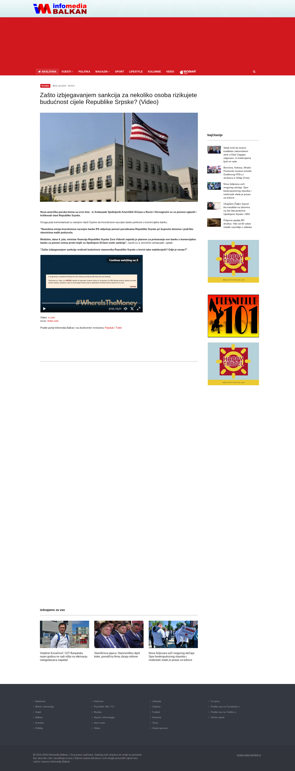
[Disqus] (119, 465)
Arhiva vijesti (217, 717)
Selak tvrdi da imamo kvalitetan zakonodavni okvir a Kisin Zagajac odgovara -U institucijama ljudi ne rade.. (237, 154)
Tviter (119, 327)
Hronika (39, 722)
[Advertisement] (147, 43)
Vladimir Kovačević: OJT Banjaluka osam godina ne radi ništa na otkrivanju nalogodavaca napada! (63, 656)
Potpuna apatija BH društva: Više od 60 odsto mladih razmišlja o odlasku (237, 223)
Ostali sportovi (160, 728)
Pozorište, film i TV (104, 706)
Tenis (155, 722)
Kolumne (98, 701)
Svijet (38, 712)
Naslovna (40, 701)
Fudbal (156, 712)
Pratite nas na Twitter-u (223, 712)
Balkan (39, 717)
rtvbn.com (53, 320)
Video (97, 728)
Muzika (98, 712)
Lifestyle (156, 701)
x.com (51, 317)
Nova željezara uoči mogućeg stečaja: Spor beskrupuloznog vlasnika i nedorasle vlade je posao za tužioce (172, 656)
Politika (39, 728)
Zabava (156, 706)
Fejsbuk (109, 327)
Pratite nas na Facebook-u (225, 706)
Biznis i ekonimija (44, 706)
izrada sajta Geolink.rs (249, 755)
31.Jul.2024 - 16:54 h (65, 86)
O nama (215, 701)
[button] (67, 72)
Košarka (156, 717)
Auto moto (99, 722)
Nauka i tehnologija (104, 717)
